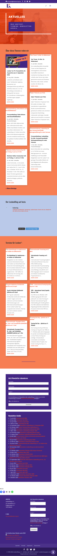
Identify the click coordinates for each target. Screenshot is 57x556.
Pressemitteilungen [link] (11, 121)
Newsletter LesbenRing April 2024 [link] (26, 440)
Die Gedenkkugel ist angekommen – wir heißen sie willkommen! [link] (16, 256)
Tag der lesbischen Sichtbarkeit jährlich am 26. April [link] (15, 291)
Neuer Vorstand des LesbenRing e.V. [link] (29, 427)
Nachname (11, 386)
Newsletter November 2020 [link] (26, 474)
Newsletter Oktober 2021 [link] (26, 467)
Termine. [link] (15, 26)
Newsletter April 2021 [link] (22, 472)
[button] (22, 1)
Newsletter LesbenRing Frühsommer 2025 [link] (27, 429)
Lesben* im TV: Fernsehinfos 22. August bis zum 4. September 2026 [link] (16, 73)
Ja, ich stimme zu (14, 401)
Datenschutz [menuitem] (37, 545)
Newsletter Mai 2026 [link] (22, 420)
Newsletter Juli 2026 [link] (21, 418)
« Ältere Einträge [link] (11, 188)
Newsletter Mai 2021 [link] (22, 470)
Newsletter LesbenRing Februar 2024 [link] (29, 441)
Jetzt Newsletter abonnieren (18, 378)
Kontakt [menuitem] (23, 545)
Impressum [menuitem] (29, 545)
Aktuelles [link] (16, 77)
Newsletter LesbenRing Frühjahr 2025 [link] (26, 431)
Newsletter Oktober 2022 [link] (26, 454)
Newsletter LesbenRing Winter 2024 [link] (29, 432)
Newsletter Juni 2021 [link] (22, 468)
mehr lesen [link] (10, 102)
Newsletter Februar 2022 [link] (25, 465)
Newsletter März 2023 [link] (23, 452)
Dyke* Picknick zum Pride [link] (38, 97)
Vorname (10, 381)
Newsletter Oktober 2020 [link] (25, 477)
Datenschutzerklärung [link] (27, 398)
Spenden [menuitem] (17, 545)
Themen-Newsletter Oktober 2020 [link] (28, 476)
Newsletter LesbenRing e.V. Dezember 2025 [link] (32, 425)
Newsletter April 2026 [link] (23, 422)
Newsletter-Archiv (14, 416)
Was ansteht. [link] (17, 24)
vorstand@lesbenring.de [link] (12, 516)
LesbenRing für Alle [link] (23, 423)
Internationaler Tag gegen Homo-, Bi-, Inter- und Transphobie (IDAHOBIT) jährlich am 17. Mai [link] (15, 331)
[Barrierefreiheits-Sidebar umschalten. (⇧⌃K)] (53, 552)
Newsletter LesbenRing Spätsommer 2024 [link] (29, 434)
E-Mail (10, 392)
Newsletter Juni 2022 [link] (22, 463)
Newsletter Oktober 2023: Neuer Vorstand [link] (30, 450)
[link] (9, 5)
